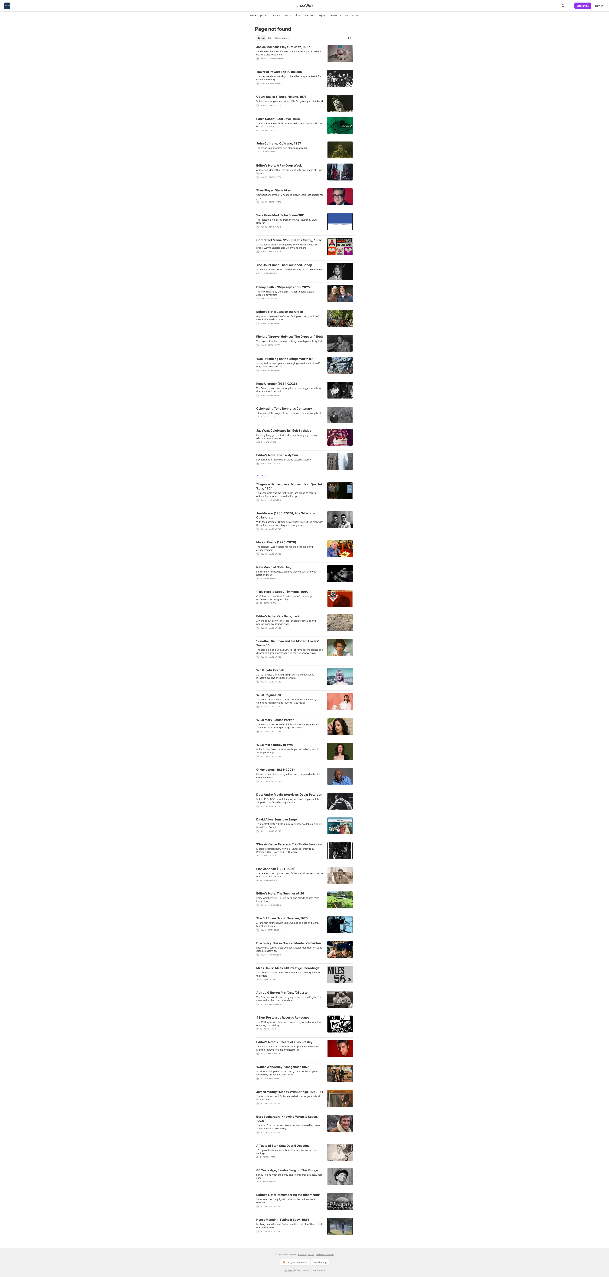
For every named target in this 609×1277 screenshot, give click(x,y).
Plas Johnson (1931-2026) (276, 869)
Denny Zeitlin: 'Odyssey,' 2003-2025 (283, 287)
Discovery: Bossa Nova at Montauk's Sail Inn (288, 943)
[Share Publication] (570, 6)
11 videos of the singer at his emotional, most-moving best (288, 413)
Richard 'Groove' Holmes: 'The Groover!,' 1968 (289, 336)
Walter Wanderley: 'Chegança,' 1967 (282, 1067)
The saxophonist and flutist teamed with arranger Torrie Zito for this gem (289, 1098)
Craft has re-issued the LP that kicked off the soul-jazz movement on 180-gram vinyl (285, 598)
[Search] (563, 6)
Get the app (320, 1262)
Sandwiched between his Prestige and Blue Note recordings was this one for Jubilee (288, 53)
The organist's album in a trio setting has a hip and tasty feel (289, 341)
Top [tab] (270, 38)
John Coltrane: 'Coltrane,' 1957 (278, 143)
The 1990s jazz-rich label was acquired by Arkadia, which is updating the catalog (288, 1023)
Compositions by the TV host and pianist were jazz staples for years (289, 196)
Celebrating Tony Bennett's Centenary (284, 408)
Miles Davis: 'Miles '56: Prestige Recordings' (288, 968)
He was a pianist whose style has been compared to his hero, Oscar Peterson (289, 775)
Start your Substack (296, 1262)
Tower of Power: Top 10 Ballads (279, 72)
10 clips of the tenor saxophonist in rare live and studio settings (286, 1151)
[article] (304, 55)
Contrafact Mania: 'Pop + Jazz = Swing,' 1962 (289, 240)
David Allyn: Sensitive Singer (277, 819)
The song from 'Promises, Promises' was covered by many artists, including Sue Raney (288, 1127)
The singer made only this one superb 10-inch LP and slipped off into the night (289, 125)
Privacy (302, 1254)
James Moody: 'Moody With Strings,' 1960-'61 (289, 1092)
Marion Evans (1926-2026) (276, 542)
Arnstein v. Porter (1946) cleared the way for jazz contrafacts (289, 269)
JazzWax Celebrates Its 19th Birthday (283, 430)
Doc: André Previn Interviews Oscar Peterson (289, 794)
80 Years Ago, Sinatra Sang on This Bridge (287, 1170)
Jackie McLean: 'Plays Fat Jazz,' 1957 (283, 47)
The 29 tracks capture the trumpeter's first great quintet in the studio (288, 974)
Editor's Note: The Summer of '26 (280, 893)
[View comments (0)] (280, 63)
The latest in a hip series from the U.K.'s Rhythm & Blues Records (287, 221)
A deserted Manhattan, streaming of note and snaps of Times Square (289, 171)
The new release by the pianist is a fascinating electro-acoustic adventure (285, 293)
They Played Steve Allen (273, 190)
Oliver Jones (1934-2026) (275, 770)
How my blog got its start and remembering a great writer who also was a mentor (288, 436)
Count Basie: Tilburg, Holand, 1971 (281, 97)
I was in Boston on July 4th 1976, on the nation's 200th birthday (286, 1201)
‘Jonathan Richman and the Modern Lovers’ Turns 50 (287, 643)
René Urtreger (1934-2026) (276, 384)
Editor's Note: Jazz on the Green (279, 312)
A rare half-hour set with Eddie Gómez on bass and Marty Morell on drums (287, 924)
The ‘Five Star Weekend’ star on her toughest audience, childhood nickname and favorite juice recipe (286, 701)
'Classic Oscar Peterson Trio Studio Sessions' (289, 844)
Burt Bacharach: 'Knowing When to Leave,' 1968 (287, 1119)
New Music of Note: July (273, 567)
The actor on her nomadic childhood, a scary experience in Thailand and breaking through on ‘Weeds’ (288, 726)
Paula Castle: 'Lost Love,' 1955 (278, 119)
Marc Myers (278, 59)
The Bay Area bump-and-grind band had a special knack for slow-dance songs (288, 78)
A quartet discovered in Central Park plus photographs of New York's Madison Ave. (287, 318)
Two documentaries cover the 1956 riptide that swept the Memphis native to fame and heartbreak (287, 1048)
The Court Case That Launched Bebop (284, 265)
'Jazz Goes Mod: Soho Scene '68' (280, 215)
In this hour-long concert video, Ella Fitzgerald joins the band (289, 101)
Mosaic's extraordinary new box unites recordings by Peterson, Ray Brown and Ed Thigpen (285, 850)
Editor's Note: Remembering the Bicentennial (288, 1195)
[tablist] (272, 38)
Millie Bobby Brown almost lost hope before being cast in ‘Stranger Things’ (287, 751)
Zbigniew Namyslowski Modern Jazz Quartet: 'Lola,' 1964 (289, 486)
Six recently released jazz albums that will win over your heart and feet (286, 573)
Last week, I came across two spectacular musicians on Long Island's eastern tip (289, 949)
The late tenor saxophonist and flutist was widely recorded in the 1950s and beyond (289, 875)
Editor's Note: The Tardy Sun (277, 455)
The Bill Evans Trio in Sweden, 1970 (282, 918)
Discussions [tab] (281, 38)
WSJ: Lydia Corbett (270, 670)
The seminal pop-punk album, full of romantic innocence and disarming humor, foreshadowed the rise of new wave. (289, 651)
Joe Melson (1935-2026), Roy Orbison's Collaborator (285, 515)
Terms (311, 1254)
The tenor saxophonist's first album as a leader (281, 147)
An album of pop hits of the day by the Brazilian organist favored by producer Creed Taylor (287, 1073)
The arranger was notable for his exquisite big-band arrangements (284, 548)
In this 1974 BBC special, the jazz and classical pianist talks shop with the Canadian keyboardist (288, 800)
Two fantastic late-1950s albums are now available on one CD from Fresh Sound (290, 825)
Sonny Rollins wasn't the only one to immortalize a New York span (289, 1176)
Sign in (599, 5)
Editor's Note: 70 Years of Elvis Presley (284, 1042)
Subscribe (583, 5)
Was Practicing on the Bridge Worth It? (284, 359)
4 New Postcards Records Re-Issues (282, 1017)
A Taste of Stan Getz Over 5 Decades (283, 1146)
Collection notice (325, 1254)
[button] (253, 15)
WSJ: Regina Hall (268, 695)
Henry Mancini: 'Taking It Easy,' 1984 (282, 1220)
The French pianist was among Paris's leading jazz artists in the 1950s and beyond (288, 389)
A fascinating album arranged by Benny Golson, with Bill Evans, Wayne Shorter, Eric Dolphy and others (287, 246)
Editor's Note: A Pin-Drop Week (279, 165)
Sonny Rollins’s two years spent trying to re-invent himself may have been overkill (288, 365)
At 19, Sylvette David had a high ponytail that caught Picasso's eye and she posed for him (285, 676)
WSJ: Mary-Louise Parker (275, 720)
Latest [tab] (261, 38)
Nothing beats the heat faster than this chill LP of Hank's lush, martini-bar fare (289, 1225)
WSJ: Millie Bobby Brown (274, 745)
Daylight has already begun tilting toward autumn (283, 459)
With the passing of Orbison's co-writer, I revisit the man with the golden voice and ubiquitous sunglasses (289, 523)
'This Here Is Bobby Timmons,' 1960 (282, 592)
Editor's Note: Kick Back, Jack (278, 616)
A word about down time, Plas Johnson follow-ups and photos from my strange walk (286, 622)
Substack (289, 1270)
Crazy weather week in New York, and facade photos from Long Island (287, 899)
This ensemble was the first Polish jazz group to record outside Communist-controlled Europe (286, 494)
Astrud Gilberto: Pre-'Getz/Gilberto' (282, 992)
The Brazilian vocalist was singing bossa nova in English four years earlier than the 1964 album (289, 998)
